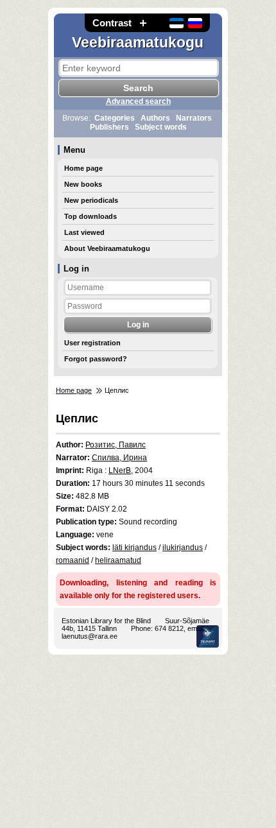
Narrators (194, 118)
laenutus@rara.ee (89, 636)
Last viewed (84, 232)
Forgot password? (95, 359)
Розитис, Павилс (115, 444)
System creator (207, 636)
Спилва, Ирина (119, 457)
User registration (92, 343)
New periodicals (91, 200)
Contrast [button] (112, 22)
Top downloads (90, 216)
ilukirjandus (182, 547)
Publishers (109, 127)
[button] (143, 22)
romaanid (72, 560)
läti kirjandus (134, 547)
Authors (155, 118)
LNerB (119, 470)
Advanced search (138, 101)
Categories (114, 118)
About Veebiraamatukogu (107, 248)
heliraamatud (118, 560)
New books (83, 184)
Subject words (161, 127)
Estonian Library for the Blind (106, 621)
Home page (83, 168)
